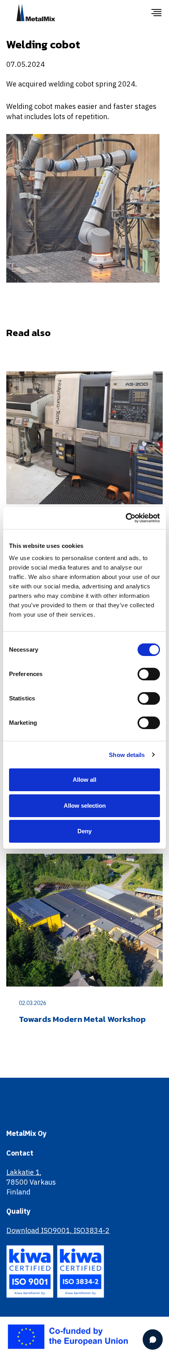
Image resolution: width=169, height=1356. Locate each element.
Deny (84, 831)
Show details (127, 754)
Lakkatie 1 (23, 1172)
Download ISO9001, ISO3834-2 (58, 1230)
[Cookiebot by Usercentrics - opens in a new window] (125, 518)
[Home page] (78, 12)
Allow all (84, 779)
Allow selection (85, 805)
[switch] (149, 674)
